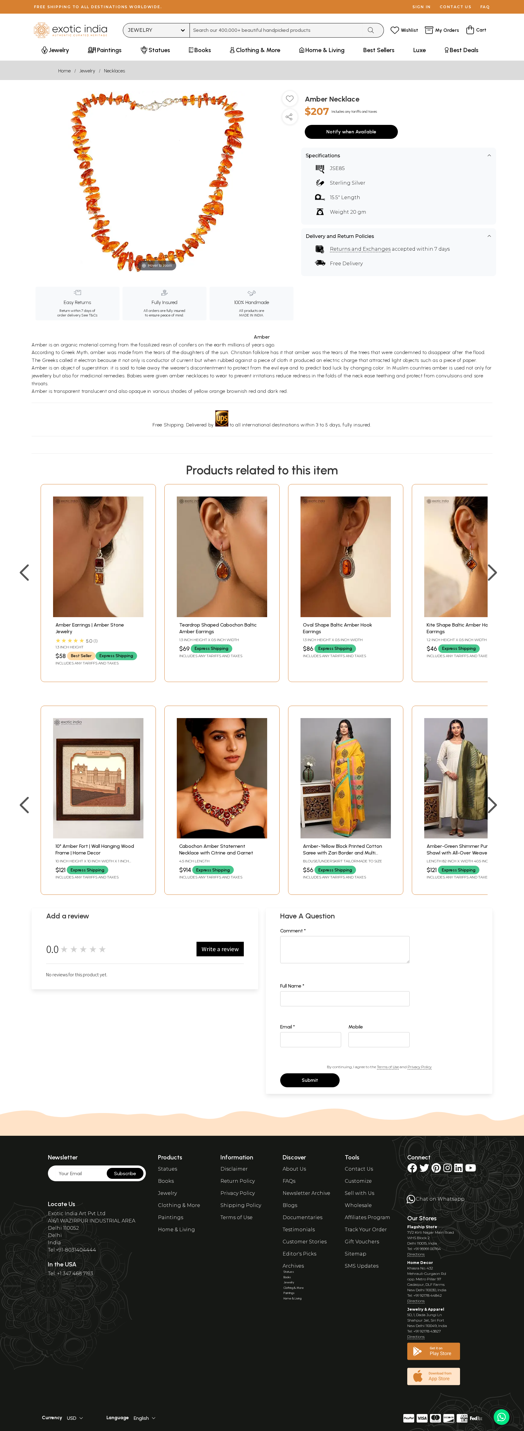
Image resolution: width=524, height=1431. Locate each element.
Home (64, 71)
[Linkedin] (458, 1170)
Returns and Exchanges (360, 249)
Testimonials (299, 1229)
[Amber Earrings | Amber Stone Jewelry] (98, 615)
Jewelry (87, 71)
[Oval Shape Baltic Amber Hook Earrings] (346, 615)
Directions (416, 1254)
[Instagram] (447, 1170)
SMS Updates (361, 1266)
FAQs (289, 1181)
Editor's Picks (299, 1254)
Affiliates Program (367, 1217)
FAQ (485, 7)
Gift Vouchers (362, 1242)
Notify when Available (351, 132)
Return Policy (237, 1181)
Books (166, 1181)
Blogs (290, 1205)
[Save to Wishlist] (290, 101)
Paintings (170, 1217)
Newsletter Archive (306, 1193)
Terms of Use (388, 1067)
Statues (167, 1169)
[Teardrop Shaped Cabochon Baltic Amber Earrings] (222, 615)
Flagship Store (422, 1227)
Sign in (421, 7)
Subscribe (125, 1173)
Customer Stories (305, 1242)
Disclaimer (234, 1169)
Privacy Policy (420, 1067)
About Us (294, 1169)
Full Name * (292, 986)
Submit (310, 1080)
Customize (358, 1181)
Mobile (355, 1027)
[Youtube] (470, 1170)
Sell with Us (359, 1193)
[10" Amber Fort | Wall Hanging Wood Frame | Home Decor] (98, 837)
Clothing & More (179, 1205)
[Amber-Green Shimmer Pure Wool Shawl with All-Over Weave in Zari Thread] (469, 837)
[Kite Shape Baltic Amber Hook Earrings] (469, 615)
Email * (287, 1027)
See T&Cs (89, 315)
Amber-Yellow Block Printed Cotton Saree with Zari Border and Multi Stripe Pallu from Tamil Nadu (342, 853)
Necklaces (114, 71)
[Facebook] (412, 1170)
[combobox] (276, 30)
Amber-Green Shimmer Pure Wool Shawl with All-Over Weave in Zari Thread (464, 853)
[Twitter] (424, 1170)
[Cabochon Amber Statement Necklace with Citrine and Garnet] (222, 837)
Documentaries (302, 1217)
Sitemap (355, 1254)
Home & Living (176, 1229)
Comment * (293, 931)
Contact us (456, 7)
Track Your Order (366, 1229)
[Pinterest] (436, 1170)
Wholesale (358, 1205)
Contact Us (359, 1169)
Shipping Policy (240, 1205)
